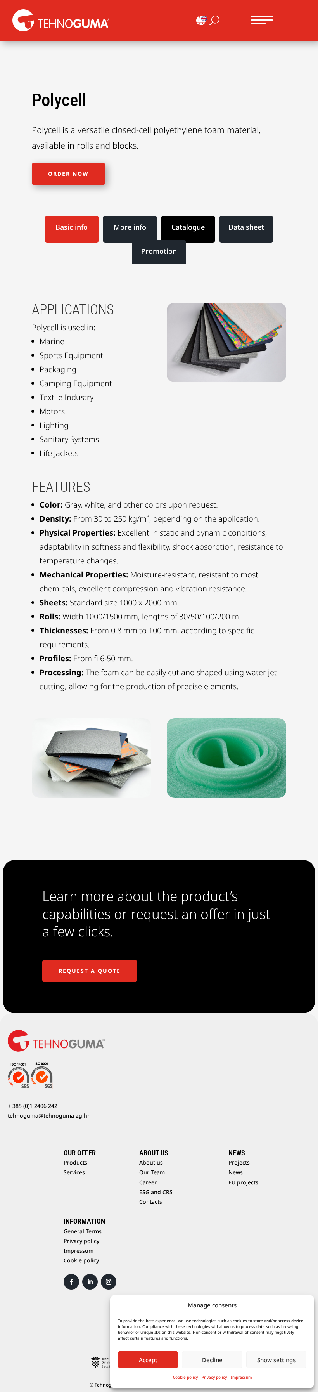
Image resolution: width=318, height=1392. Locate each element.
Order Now (68, 173)
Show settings (276, 1360)
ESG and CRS (156, 1192)
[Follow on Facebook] (71, 1282)
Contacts (150, 1201)
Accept (148, 1360)
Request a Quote (90, 970)
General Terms (83, 1231)
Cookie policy (185, 1377)
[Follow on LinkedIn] (90, 1282)
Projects (239, 1162)
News (235, 1172)
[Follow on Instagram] (108, 1282)
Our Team (152, 1172)
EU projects (243, 1182)
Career (148, 1182)
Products (75, 1162)
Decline (212, 1360)
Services (74, 1172)
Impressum (241, 1377)
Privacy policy (214, 1377)
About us (151, 1162)
